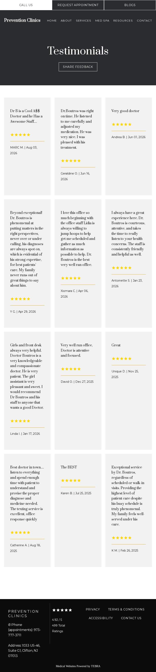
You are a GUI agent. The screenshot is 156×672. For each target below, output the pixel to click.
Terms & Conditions (126, 609)
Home (52, 20)
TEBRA (95, 666)
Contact (144, 20)
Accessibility (101, 618)
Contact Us (131, 618)
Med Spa (102, 20)
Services (83, 20)
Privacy (93, 609)
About (66, 20)
